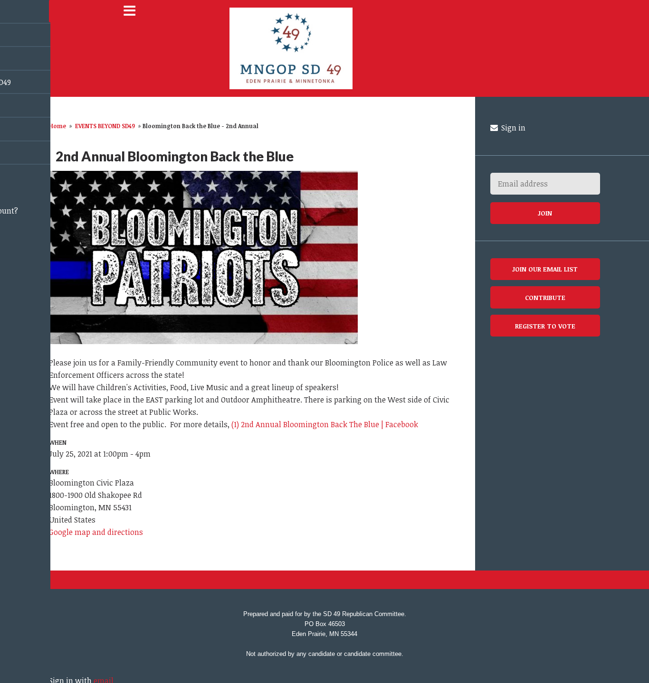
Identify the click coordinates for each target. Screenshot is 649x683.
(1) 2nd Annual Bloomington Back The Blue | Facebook (324, 424)
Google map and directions (96, 532)
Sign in (512, 127)
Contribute (545, 297)
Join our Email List (545, 268)
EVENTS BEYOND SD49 (105, 126)
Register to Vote (545, 325)
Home (57, 126)
